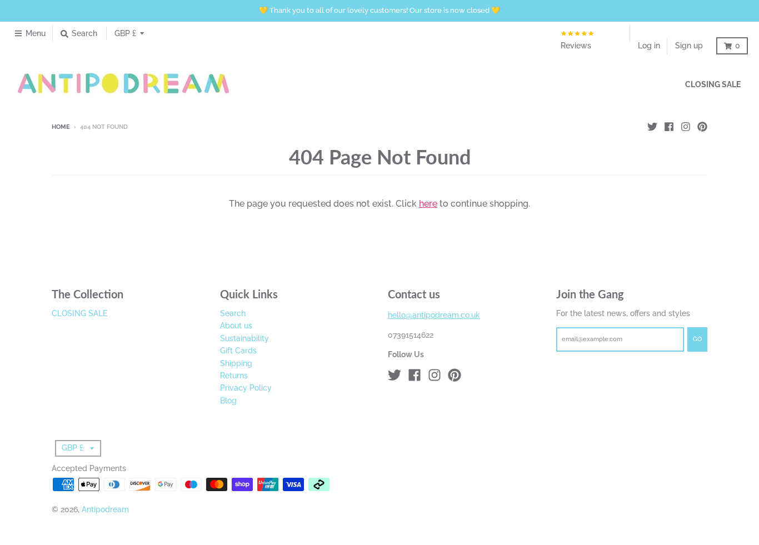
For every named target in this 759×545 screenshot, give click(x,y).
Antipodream (105, 509)
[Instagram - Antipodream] (686, 127)
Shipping (236, 363)
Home (61, 127)
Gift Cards (238, 350)
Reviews (576, 45)
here (428, 203)
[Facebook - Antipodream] (669, 127)
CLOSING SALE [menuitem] (713, 83)
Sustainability (244, 338)
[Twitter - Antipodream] (652, 127)
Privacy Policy (246, 387)
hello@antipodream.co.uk (434, 315)
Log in (649, 45)
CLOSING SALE (79, 313)
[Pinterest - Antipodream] (702, 127)
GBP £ (125, 33)
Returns (234, 375)
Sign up (689, 45)
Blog (228, 400)
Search (233, 313)
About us (236, 325)
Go (697, 339)
